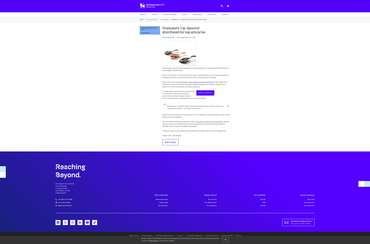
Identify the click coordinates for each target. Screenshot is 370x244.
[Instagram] (72, 222)
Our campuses (212, 205)
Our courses (212, 199)
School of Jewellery (205, 93)
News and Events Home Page (149, 28)
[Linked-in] (79, 222)
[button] (143, 14)
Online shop (163, 202)
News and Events (152, 19)
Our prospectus (309, 202)
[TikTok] (94, 222)
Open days (310, 199)
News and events (162, 199)
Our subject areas (210, 202)
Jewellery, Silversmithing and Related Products (197, 82)
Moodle (263, 199)
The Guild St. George (203, 122)
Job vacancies (163, 205)
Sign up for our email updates (301, 222)
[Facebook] (58, 222)
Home (142, 19)
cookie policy (153, 241)
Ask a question (309, 205)
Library (263, 205)
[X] (65, 222)
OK (226, 240)
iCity (264, 202)
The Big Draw (218, 122)
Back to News (170, 142)
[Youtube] (87, 222)
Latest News (165, 19)
